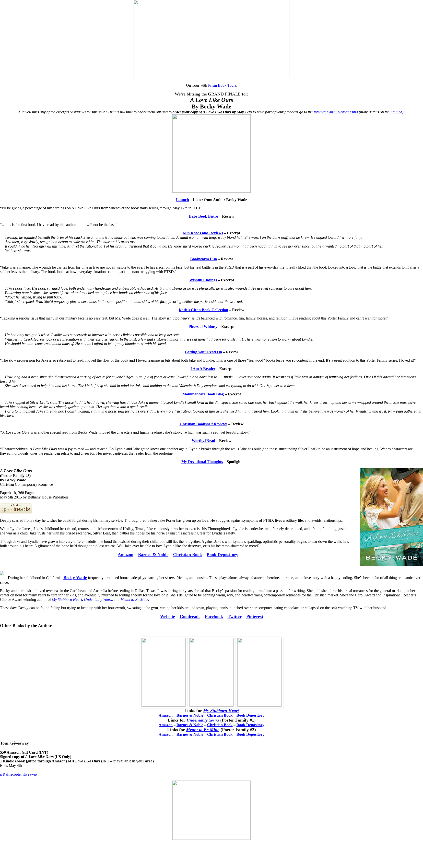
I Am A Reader (202, 369)
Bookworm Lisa (203, 259)
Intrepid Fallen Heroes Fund (336, 112)
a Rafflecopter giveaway (19, 774)
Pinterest (254, 616)
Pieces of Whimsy (202, 326)
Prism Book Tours (222, 85)
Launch (396, 112)
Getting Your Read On (203, 352)
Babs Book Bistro (203, 216)
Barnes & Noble (153, 554)
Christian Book (187, 554)
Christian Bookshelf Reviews (203, 424)
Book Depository (222, 554)
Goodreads (190, 616)
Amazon (125, 554)
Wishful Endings (203, 280)
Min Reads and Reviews (203, 233)
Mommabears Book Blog (203, 394)
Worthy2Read (203, 440)
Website (167, 616)
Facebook (214, 616)
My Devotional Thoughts (202, 462)
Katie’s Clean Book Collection (203, 310)
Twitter (235, 616)
